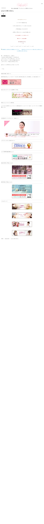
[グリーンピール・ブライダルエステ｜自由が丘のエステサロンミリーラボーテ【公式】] (22, 5)
